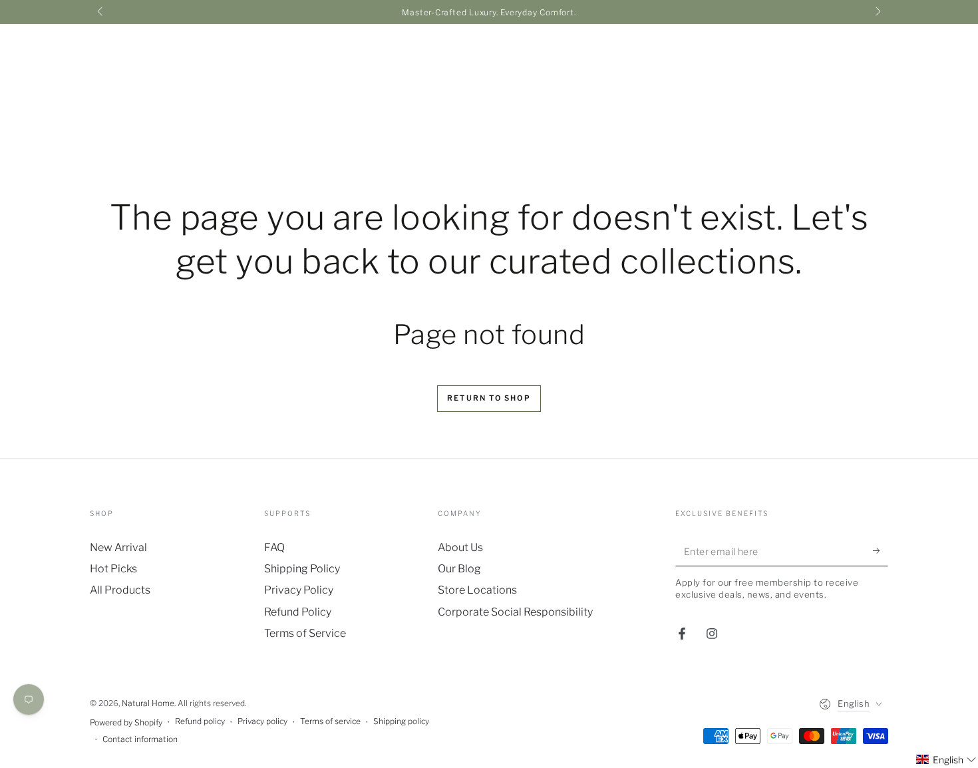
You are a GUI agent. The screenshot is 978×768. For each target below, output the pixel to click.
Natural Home (148, 703)
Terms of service (330, 721)
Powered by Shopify (126, 722)
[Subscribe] (880, 551)
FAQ (274, 547)
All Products (120, 590)
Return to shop (489, 398)
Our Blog (459, 568)
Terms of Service (305, 633)
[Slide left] (101, 12)
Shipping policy (401, 721)
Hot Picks (113, 568)
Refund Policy (297, 612)
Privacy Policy (298, 590)
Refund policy (200, 721)
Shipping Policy (302, 568)
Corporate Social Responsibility (515, 612)
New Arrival (118, 547)
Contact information (140, 739)
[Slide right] (877, 12)
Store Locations (477, 590)
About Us (460, 547)
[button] (946, 759)
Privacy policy (262, 721)
